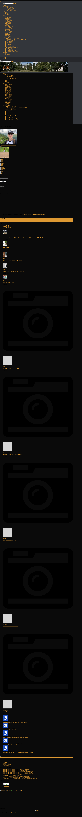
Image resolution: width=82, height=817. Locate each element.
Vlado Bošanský (8, 36)
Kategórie (5, 52)
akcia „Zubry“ (7, 43)
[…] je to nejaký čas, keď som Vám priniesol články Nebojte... (15, 722)
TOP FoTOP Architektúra (10, 40)
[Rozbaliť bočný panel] (0, 756)
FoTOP (1, 1)
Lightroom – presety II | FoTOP (9, 769)
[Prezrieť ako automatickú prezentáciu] (8, 145)
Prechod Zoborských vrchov (10, 41)
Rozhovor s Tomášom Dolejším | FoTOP (11, 772)
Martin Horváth (8, 21)
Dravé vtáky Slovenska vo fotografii (12, 47)
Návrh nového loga (9, 9)
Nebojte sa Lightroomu (24, 769)
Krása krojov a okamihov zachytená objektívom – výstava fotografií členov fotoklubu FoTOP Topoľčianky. (24, 237)
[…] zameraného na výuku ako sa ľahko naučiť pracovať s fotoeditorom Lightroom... (20, 744)
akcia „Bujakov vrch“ (9, 49)
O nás (4, 11)
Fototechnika (5, 538)
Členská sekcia (6, 6)
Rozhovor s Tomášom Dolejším (26, 771)
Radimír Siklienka (8, 31)
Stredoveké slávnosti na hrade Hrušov (10, 626)
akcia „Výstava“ (8, 44)
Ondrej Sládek (8, 34)
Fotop (6, 53)
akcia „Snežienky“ (8, 48)
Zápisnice (7, 14)
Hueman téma (14, 812)
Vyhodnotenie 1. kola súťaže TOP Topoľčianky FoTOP (16, 39)
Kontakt (4, 55)
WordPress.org (6, 765)
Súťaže (4, 452)
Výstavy (7, 247)
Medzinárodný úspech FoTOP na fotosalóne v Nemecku (25, 778)
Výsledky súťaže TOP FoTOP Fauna (12, 38)
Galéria (4, 15)
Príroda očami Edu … (9, 42)
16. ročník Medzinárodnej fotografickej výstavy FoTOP (14, 271)
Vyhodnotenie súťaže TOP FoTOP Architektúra (12, 454)
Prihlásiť (4, 57)
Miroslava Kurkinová (9, 26)
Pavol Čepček (7, 18)
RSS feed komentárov (7, 764)
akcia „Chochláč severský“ (10, 46)
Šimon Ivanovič (8, 23)
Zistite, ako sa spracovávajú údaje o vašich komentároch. (33, 214)
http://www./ (5, 775)
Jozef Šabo (7, 35)
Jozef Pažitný (7, 29)
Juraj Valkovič (8, 33)
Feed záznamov (6, 763)
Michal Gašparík (8, 19)
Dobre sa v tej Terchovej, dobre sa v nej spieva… (12, 248)
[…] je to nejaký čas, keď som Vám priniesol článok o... (13, 729)
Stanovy (6, 13)
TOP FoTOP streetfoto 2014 (10, 10)
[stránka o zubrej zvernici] (6, 786)
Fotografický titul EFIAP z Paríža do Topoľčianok (19, 776)
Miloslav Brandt (8, 17)
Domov (4, 5)
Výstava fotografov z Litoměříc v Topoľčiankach (12, 260)
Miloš (4, 777)
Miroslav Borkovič (8, 16)
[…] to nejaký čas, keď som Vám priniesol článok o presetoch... (15, 737)
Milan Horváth (8, 22)
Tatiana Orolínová (8, 28)
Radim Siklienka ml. (9, 32)
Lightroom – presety (24, 770)
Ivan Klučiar (7, 24)
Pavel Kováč (7, 25)
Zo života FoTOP (6, 37)
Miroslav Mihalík (8, 27)
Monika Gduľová (8, 20)
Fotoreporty (7, 54)
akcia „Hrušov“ (8, 45)
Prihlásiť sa (5, 762)
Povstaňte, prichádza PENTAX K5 (9, 540)
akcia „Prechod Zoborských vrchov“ (12, 51)
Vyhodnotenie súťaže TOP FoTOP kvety (11, 368)
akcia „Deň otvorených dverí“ (11, 50)
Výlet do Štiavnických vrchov (8, 711)
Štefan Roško (7, 30)
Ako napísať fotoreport (9, 8)
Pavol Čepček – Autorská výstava (9, 282)
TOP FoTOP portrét (9, 7)
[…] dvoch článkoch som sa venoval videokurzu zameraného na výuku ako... (18, 752)
